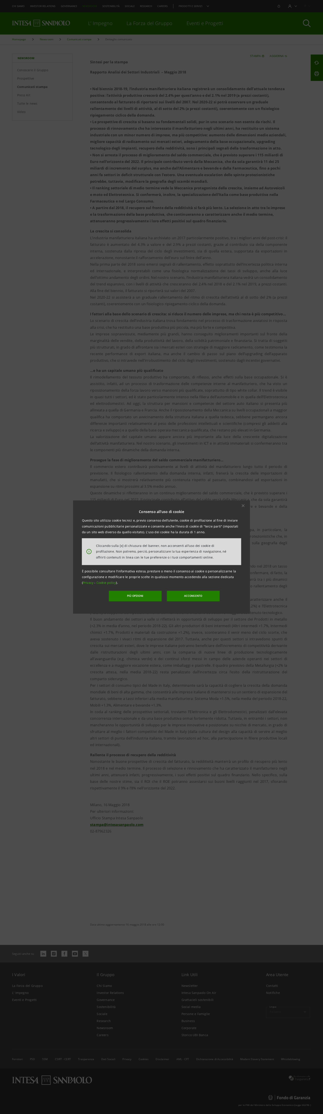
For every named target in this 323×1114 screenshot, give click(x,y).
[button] (243, 506)
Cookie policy (106, 583)
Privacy (88, 583)
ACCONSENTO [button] (193, 596)
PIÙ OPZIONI (135, 596)
